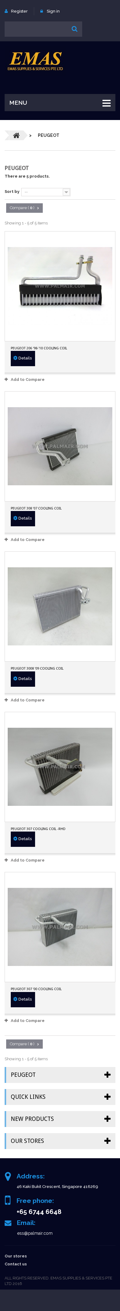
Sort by (12, 191)
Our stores (27, 1140)
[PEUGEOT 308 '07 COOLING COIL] (60, 446)
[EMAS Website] (35, 61)
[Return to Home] (16, 135)
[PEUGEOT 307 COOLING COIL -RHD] (60, 767)
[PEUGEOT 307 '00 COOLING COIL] (60, 927)
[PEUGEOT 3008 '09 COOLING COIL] (60, 606)
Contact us (16, 1264)
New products (32, 1118)
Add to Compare (28, 379)
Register (19, 11)
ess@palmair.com (35, 1233)
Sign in (53, 11)
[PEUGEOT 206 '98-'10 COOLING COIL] (60, 286)
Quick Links (28, 1096)
